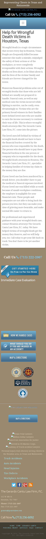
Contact (39, 528)
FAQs (31, 528)
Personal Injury (10, 528)
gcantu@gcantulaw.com (11, 511)
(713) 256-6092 (29, 14)
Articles (24, 528)
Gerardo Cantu (29, 525)
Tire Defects (11, 473)
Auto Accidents (12, 463)
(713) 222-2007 (30, 257)
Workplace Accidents (16, 478)
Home (12, 525)
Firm (18, 525)
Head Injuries (11, 468)
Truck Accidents (13, 458)
